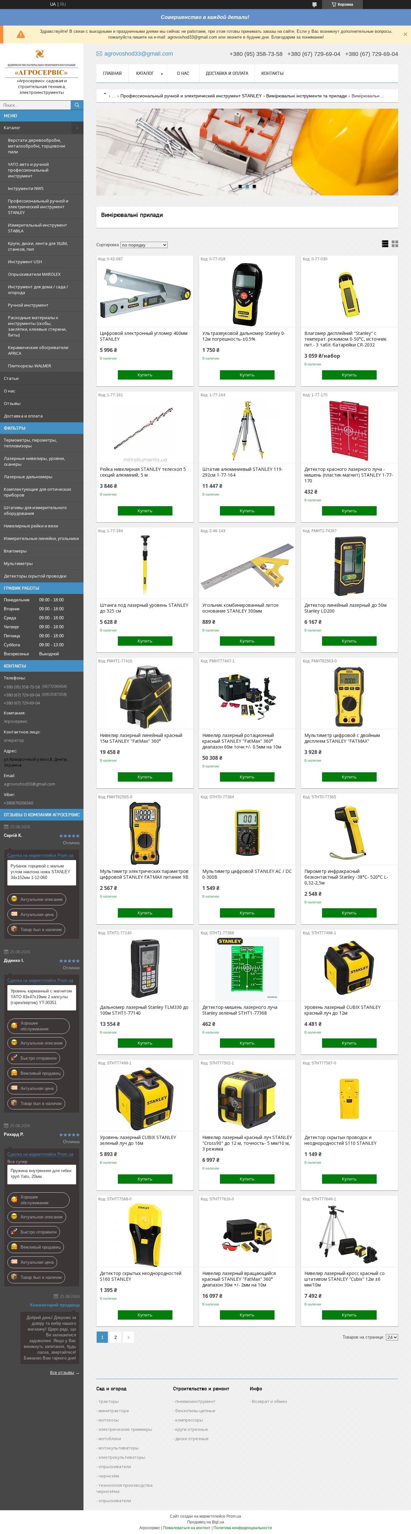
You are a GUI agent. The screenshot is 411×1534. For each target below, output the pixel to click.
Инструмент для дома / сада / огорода (38, 289)
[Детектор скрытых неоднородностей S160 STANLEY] (145, 1235)
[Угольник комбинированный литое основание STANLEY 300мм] (247, 566)
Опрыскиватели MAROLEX (34, 274)
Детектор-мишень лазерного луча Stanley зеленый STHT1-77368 (239, 1010)
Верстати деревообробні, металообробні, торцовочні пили (36, 146)
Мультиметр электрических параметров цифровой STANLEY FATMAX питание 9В (144, 874)
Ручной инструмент (28, 305)
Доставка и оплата (23, 416)
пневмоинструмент (195, 1401)
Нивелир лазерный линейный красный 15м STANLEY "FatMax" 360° (141, 738)
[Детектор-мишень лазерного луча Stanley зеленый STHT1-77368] (247, 969)
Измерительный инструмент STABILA (37, 228)
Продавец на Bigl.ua (205, 1522)
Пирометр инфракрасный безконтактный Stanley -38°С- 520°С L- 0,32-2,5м (346, 877)
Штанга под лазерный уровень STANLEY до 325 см (144, 608)
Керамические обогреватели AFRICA (38, 350)
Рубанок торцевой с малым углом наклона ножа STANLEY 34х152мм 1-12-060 (40, 872)
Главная (112, 73)
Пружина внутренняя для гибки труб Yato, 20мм (41, 1173)
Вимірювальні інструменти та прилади (306, 95)
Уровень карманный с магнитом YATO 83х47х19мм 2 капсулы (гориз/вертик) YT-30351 (41, 997)
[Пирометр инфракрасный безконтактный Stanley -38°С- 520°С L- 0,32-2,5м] (349, 833)
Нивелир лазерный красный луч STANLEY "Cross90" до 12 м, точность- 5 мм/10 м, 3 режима (247, 1143)
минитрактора (114, 1410)
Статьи (11, 378)
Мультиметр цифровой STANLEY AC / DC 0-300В (247, 874)
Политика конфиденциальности (243, 1528)
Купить (145, 375)
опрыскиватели (115, 1466)
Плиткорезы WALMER (29, 366)
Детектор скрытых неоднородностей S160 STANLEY (140, 1276)
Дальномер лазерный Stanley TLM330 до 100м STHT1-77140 (144, 1010)
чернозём (109, 1476)
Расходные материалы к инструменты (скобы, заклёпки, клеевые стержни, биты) (37, 326)
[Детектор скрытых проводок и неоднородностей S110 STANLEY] (349, 1099)
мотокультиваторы (119, 1448)
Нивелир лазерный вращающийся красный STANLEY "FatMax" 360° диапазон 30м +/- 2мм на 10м (239, 1279)
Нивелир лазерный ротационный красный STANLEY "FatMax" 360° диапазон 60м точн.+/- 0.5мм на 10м (241, 741)
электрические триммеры (125, 1429)
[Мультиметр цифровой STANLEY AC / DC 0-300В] (247, 833)
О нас (9, 391)
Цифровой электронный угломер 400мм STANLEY (144, 336)
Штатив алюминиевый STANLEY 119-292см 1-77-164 (242, 472)
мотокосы (109, 1420)
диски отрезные (192, 1438)
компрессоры (189, 1420)
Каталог (12, 127)
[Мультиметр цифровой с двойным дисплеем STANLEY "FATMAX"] (349, 697)
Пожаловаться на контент (187, 1528)
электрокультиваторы (122, 1457)
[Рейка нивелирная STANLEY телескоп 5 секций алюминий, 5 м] (145, 431)
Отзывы (12, 403)
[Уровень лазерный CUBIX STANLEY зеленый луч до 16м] (145, 1099)
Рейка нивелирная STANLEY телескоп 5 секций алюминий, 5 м (143, 472)
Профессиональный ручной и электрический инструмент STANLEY (38, 206)
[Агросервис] (42, 63)
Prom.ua (233, 1516)
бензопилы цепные (195, 1410)
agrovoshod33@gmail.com (29, 784)
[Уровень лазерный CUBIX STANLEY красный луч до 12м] (349, 969)
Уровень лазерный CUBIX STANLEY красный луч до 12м (342, 1010)
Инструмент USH (25, 262)
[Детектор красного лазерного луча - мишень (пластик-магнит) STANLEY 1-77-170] (349, 431)
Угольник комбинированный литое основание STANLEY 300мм (240, 608)
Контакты (272, 73)
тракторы (109, 1401)
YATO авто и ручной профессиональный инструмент (28, 170)
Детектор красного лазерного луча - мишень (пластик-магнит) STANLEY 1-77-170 (348, 475)
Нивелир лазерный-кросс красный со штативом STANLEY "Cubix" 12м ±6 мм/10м (344, 1279)
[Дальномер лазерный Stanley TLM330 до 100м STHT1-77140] (145, 969)
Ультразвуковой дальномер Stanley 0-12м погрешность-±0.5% (243, 336)
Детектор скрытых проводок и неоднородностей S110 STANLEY (340, 1140)
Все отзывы (62, 1372)
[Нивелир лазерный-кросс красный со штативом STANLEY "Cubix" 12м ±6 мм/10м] (349, 1235)
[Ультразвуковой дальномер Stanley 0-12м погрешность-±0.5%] (247, 295)
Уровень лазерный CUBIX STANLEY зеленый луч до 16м (138, 1140)
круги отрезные (191, 1429)
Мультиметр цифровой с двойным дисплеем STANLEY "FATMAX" (342, 738)
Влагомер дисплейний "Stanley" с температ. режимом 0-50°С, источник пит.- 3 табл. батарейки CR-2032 (345, 339)
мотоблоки (110, 1438)
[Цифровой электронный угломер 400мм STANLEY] (145, 295)
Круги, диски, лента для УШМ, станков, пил (38, 246)
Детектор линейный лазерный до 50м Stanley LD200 (345, 608)
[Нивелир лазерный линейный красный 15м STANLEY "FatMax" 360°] (145, 697)
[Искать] (77, 105)
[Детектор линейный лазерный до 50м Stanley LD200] (349, 566)
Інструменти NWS (26, 188)
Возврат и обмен (269, 1401)
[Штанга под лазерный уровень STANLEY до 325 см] (145, 566)
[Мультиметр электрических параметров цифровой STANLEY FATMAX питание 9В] (145, 833)
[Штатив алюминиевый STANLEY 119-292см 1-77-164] (247, 431)
